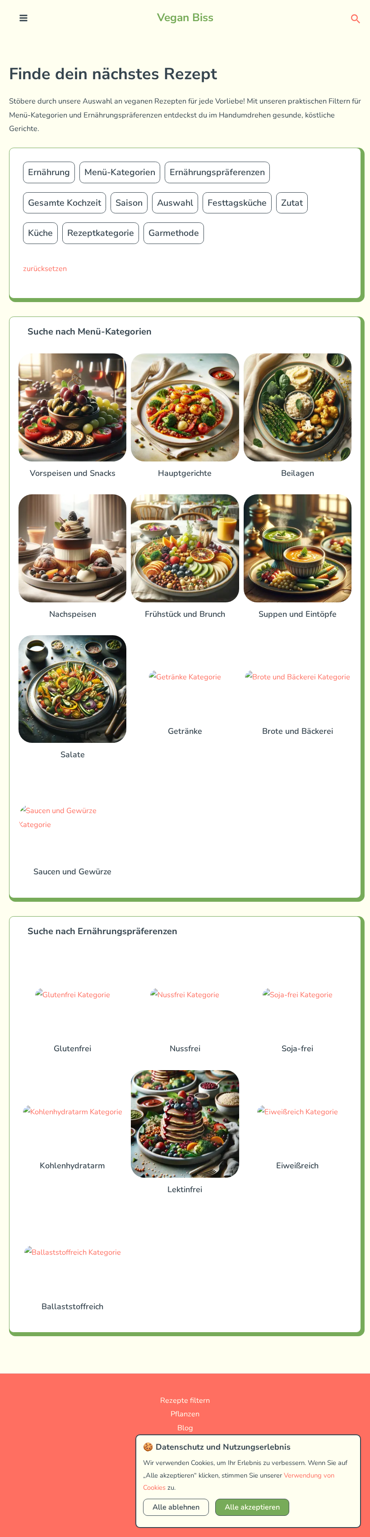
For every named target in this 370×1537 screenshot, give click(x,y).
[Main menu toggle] (24, 18)
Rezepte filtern (185, 1400)
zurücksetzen (45, 268)
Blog (185, 1428)
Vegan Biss (185, 17)
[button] (356, 18)
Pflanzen (185, 1414)
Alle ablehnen (176, 1507)
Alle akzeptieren (252, 1507)
